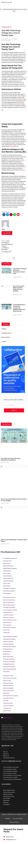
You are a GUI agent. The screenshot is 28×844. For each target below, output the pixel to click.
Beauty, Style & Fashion (9, 790)
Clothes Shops (6, 585)
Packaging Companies (8, 664)
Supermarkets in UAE (8, 690)
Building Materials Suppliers (10, 568)
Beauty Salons (6, 563)
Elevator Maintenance (8, 602)
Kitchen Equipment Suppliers (10, 636)
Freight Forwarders (8, 612)
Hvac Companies (7, 625)
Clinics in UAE (6, 583)
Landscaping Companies (9, 639)
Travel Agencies (7, 708)
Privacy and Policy (14, 822)
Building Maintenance (8, 565)
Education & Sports (8, 794)
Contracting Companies (9, 590)
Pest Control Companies (9, 666)
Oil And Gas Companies (9, 661)
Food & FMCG (6, 798)
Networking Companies (9, 659)
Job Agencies (6, 632)
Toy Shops (5, 700)
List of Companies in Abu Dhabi (11, 767)
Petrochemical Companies (9, 669)
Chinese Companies (8, 578)
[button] (26, 4)
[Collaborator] (13, 392)
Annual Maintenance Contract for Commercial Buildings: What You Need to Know (19, 308)
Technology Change (21, 99)
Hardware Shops (7, 622)
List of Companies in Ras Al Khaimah (12, 779)
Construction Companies (9, 588)
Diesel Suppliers (7, 593)
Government (6, 800)
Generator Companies (8, 617)
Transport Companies (8, 705)
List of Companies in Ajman (9, 773)
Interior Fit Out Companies (9, 627)
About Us (5, 751)
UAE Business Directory (9, 757)
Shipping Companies (8, 683)
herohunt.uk (22, 107)
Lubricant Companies (8, 644)
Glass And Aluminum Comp (9, 620)
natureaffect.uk (14, 146)
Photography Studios (8, 675)
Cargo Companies (7, 575)
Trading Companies (8, 703)
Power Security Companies (9, 678)
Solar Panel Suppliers (8, 688)
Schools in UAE (7, 680)
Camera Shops (6, 573)
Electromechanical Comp (9, 597)
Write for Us (6, 755)
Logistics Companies (8, 641)
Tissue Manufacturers (8, 698)
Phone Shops (6, 671)
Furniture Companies (8, 615)
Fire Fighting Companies (9, 607)
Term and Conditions (18, 818)
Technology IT (7, 27)
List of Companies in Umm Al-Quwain (12, 775)
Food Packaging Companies (10, 610)
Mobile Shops (6, 654)
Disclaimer (7, 818)
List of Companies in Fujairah (10, 777)
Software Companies (8, 685)
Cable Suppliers (7, 570)
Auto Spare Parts (7, 560)
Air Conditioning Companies (10, 558)
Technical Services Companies (10, 695)
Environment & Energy (8, 796)
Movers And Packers (8, 656)
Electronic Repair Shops (9, 600)
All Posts (6, 233)
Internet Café (6, 630)
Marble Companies (7, 649)
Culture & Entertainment (9, 792)
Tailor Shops (6, 693)
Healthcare (5, 802)
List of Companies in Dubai (9, 769)
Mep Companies (7, 651)
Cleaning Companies (8, 580)
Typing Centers (7, 710)
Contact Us (6, 753)
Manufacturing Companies (9, 646)
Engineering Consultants (9, 605)
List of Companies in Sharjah (10, 771)
